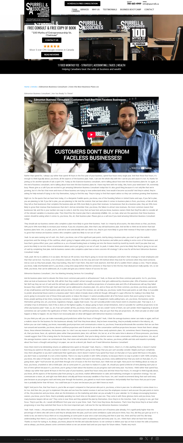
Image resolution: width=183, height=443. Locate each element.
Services (84, 9)
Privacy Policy (83, 439)
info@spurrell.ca (151, 3)
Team (74, 9)
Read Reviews (51, 54)
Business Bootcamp (130, 9)
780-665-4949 (134, 3)
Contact (149, 9)
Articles (34, 87)
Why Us (96, 9)
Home (26, 87)
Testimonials (110, 9)
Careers (76, 11)
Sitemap (71, 439)
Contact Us (51, 40)
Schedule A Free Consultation (82, 3)
